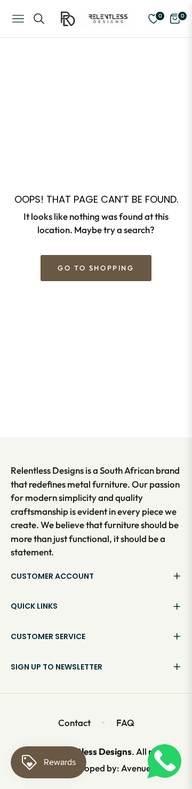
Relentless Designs (93, 751)
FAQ (125, 722)
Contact (74, 722)
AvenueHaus (146, 768)
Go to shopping (96, 268)
